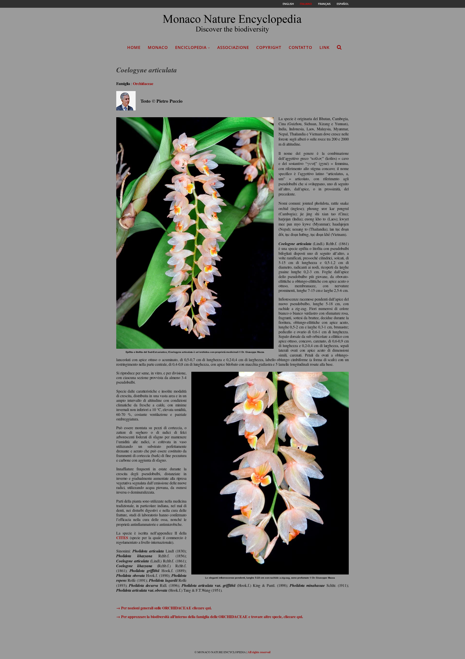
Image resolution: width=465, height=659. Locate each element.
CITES (122, 537)
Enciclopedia (191, 47)
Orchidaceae (143, 83)
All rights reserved (259, 652)
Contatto (300, 47)
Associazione (233, 47)
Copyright (268, 47)
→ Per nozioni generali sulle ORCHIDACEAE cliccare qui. (164, 608)
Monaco (158, 47)
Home (133, 47)
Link (324, 47)
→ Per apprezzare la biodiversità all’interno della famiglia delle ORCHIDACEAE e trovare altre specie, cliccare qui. (209, 616)
